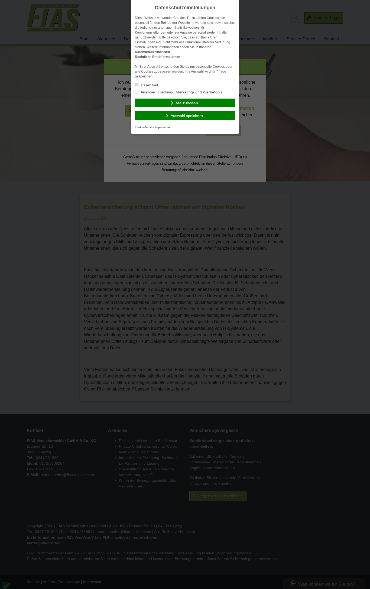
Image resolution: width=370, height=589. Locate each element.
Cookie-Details (144, 127)
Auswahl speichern (187, 115)
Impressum (162, 127)
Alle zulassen (187, 103)
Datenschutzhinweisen (152, 52)
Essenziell (149, 85)
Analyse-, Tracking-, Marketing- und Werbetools (181, 92)
